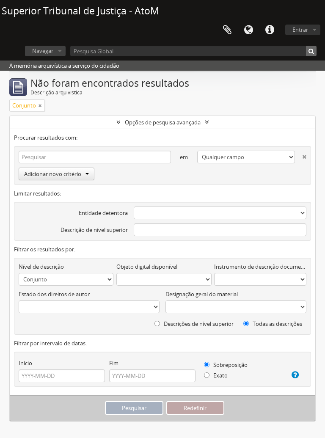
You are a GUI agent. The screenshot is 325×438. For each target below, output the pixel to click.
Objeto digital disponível (146, 266)
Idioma (248, 30)
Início (25, 363)
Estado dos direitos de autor (54, 294)
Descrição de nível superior (94, 230)
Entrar (300, 29)
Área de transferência (227, 30)
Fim (113, 363)
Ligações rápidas (269, 30)
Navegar (42, 51)
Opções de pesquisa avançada (163, 122)
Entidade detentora (103, 213)
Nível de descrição (41, 266)
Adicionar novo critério (52, 174)
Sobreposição (230, 365)
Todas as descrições (276, 324)
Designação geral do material (201, 294)
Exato (220, 375)
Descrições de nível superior (198, 324)
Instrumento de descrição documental (260, 266)
